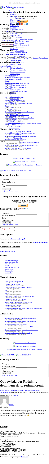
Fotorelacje (19, 18)
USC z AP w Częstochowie (19, 45)
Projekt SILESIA (12, 54)
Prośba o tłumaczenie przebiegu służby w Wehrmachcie (22, 327)
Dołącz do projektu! (17, 62)
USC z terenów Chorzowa (19, 41)
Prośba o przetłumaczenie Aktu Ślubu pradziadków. (20, 318)
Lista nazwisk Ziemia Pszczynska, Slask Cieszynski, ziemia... (23, 308)
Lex (6, 290)
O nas (8, 10)
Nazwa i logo (15, 20)
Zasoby (8, 66)
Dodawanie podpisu (17, 101)
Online (7, 251)
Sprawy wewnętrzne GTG (19, 83)
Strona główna (4, 390)
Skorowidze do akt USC (18, 53)
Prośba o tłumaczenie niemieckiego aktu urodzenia (20, 321)
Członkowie (14, 14)
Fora (12, 390)
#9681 (16, 395)
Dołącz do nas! (11, 102)
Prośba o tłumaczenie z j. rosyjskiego (16, 324)
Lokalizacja (14, 26)
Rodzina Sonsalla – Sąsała (13, 305)
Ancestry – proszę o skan (12, 284)
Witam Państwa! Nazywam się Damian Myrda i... (19, 302)
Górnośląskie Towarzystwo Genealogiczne (24, 3)
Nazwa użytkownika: (9, 182)
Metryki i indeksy (12, 31)
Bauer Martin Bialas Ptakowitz (14, 281)
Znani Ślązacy (15, 74)
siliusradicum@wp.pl (12, 436)
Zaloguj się (6, 189)
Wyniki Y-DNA (15, 60)
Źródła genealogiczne (18, 85)
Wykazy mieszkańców (18, 70)
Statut (12, 24)
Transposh (24, 457)
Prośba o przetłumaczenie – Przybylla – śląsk (18, 148)
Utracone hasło (13, 191)
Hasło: (4, 184)
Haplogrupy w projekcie (19, 58)
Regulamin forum (16, 29)
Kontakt (13, 28)
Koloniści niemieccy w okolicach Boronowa (18, 287)
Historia (13, 93)
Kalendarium (15, 22)
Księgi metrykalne (16, 33)
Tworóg (7, 293)
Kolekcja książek (16, 68)
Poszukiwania (15, 95)
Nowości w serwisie (26, 39)
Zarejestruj (5, 191)
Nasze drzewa (15, 89)
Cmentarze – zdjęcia (17, 72)
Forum (8, 81)
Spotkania (13, 16)
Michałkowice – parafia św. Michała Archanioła (19, 296)
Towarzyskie (14, 99)
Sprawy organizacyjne (18, 87)
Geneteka (18, 37)
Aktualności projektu (17, 56)
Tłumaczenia (14, 97)
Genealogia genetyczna (18, 91)
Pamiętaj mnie (9, 187)
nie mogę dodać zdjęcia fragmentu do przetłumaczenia (21, 145)
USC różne (14, 49)
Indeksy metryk (16, 35)
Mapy (12, 76)
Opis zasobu (19, 43)
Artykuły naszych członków (20, 78)
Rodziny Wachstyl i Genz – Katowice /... (17, 299)
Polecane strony (16, 64)
